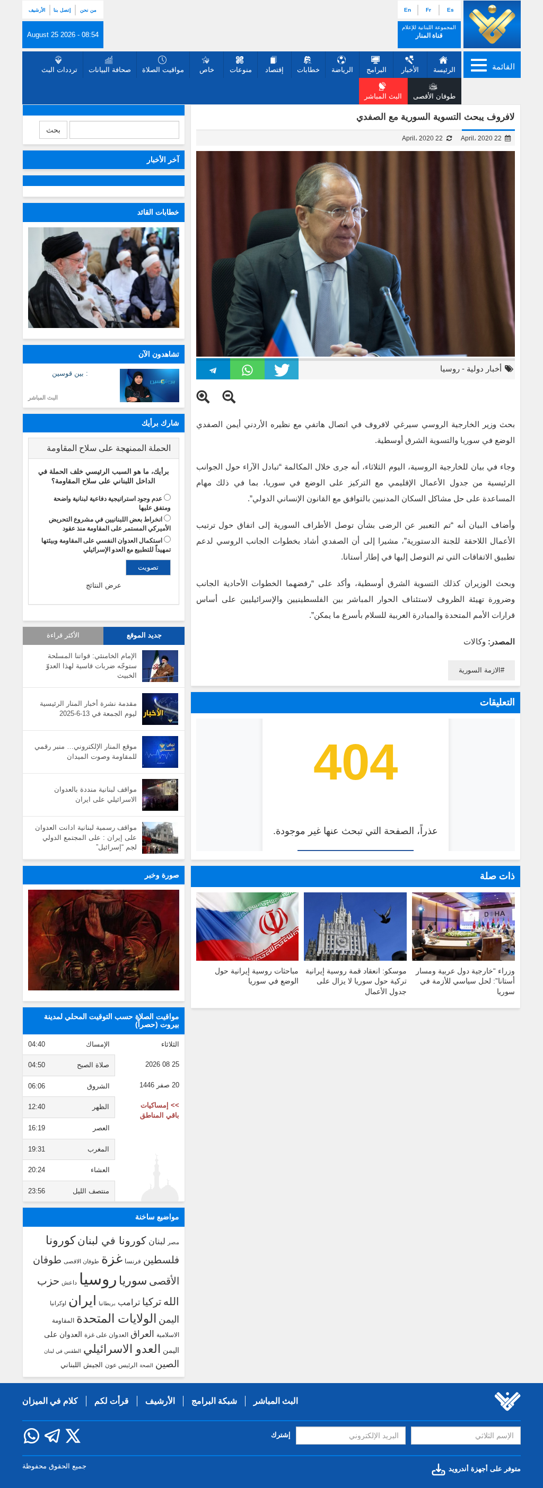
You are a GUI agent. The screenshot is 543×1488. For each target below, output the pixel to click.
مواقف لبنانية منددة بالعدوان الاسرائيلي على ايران (95, 794)
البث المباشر (43, 397)
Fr (428, 10)
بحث (53, 130)
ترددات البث (59, 70)
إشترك (281, 1435)
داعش (69, 1282)
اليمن (169, 1319)
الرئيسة (444, 70)
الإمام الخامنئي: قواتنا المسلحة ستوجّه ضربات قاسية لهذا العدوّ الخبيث (91, 665)
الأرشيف (37, 10)
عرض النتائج (103, 585)
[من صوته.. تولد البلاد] (103, 940)
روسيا (450, 368)
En (407, 10)
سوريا (133, 1280)
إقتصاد (274, 70)
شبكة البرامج (214, 1400)
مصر (173, 1242)
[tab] (104, 448)
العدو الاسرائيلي (122, 1349)
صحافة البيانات (110, 70)
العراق (142, 1333)
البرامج (376, 70)
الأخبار (410, 70)
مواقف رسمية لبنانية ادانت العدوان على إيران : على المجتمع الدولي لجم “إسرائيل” (86, 837)
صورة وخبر (162, 875)
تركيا (151, 1301)
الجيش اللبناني (81, 1365)
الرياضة (342, 70)
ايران (82, 1300)
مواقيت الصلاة (163, 70)
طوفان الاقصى (81, 1261)
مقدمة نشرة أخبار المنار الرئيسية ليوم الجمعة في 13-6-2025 (88, 708)
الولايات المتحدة (116, 1318)
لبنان (156, 1241)
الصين (167, 1363)
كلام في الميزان (50, 1400)
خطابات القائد (158, 212)
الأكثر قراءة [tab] (63, 635)
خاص (206, 70)
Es (450, 10)
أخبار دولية (484, 368)
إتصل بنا (62, 10)
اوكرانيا (58, 1303)
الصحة (146, 1365)
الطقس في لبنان (62, 1351)
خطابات (308, 70)
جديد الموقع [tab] (144, 635)
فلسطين (161, 1259)
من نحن (88, 10)
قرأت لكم (111, 1400)
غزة (111, 1258)
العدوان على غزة (106, 1335)
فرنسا (133, 1261)
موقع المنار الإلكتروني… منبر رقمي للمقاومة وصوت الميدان (85, 751)
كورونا (60, 1240)
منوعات (241, 70)
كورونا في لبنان (111, 1240)
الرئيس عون (121, 1365)
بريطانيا (107, 1303)
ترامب (129, 1302)
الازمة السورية (480, 670)
